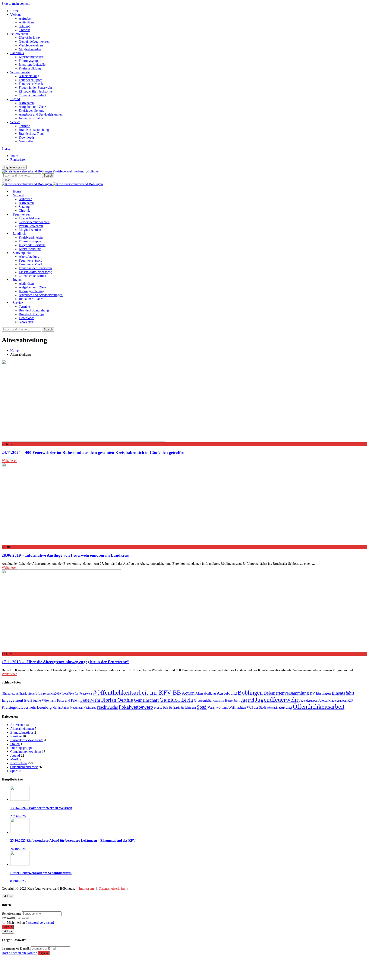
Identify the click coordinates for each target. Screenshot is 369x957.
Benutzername (11, 913)
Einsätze (16, 736)
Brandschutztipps (22, 732)
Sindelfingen (188, 707)
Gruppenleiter (203, 700)
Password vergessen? (40, 922)
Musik (14, 759)
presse (158, 707)
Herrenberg (232, 700)
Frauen (15, 744)
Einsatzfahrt (343, 693)
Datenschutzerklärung (113, 888)
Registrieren (18, 159)
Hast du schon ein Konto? (19, 953)
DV (312, 693)
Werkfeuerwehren (31, 45)
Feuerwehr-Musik (31, 83)
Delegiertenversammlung (286, 693)
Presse (6, 148)
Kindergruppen (337, 700)
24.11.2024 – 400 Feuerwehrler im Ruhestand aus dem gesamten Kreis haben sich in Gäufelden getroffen (93, 452)
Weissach (272, 707)
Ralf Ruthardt (171, 707)
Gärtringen (218, 701)
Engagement (12, 700)
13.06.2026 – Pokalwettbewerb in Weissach (41, 808)
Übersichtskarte (29, 37)
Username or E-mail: (16, 948)
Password (8, 918)
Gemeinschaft (146, 700)
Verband (16, 14)
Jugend (15, 99)
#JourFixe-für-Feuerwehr (77, 693)
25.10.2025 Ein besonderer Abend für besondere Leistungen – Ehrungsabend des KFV (73, 840)
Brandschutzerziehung (34, 130)
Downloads (26, 137)
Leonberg (44, 707)
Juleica (323, 700)
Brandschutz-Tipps (31, 133)
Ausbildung (227, 693)
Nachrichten (18, 763)
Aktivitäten (26, 22)
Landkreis (17, 53)
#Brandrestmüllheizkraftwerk (19, 693)
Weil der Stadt (256, 707)
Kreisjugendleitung (31, 110)
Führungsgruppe (30, 60)
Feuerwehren (19, 34)
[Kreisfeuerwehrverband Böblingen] (52, 184)
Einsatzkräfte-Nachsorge (35, 91)
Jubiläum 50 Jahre (31, 118)
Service (15, 122)
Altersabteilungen (22, 728)
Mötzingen (76, 707)
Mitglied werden (30, 49)
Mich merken (16, 922)
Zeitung (285, 707)
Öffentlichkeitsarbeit (32, 95)
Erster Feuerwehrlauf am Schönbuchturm (41, 873)
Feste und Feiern (68, 700)
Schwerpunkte (20, 72)
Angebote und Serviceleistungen (41, 114)
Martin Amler (61, 707)
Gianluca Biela (176, 700)
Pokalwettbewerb (136, 707)
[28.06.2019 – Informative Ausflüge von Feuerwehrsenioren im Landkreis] (83, 543)
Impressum (86, 888)
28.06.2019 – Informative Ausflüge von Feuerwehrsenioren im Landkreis (65, 555)
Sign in (7, 926)
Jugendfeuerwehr (277, 699)
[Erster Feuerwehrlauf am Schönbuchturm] (19, 864)
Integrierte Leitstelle (32, 64)
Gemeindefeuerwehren (34, 41)
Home (14, 11)
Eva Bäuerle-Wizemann (40, 700)
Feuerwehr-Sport (30, 80)
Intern (14, 156)
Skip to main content (15, 3)
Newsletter (26, 141)
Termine (24, 126)
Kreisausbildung (30, 68)
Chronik (24, 30)
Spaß (202, 707)
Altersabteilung (29, 76)
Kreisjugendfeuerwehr (19, 707)
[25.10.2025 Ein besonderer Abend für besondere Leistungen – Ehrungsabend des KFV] (19, 832)
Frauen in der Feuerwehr (35, 87)
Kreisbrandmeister (31, 57)
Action (188, 693)
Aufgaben (25, 18)
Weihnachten (237, 707)
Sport (14, 771)
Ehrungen (323, 693)
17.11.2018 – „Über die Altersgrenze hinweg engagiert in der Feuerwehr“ (65, 662)
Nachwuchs (107, 707)
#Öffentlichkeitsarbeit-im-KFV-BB (137, 692)
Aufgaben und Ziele (32, 107)
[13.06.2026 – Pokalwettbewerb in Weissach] (19, 799)
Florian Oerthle (117, 700)
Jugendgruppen (308, 700)
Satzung (24, 26)
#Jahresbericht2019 (49, 693)
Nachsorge (89, 707)
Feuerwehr (90, 700)
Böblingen (250, 692)
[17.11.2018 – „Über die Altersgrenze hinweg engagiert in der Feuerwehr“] (61, 650)
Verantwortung (218, 707)
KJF (350, 700)
